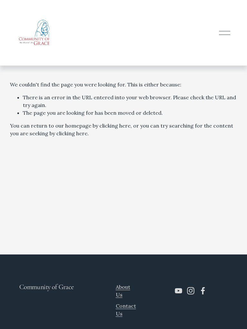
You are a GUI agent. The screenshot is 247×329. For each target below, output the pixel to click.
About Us (123, 291)
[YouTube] (178, 291)
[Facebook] (203, 291)
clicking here (115, 125)
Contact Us (126, 310)
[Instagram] (191, 291)
